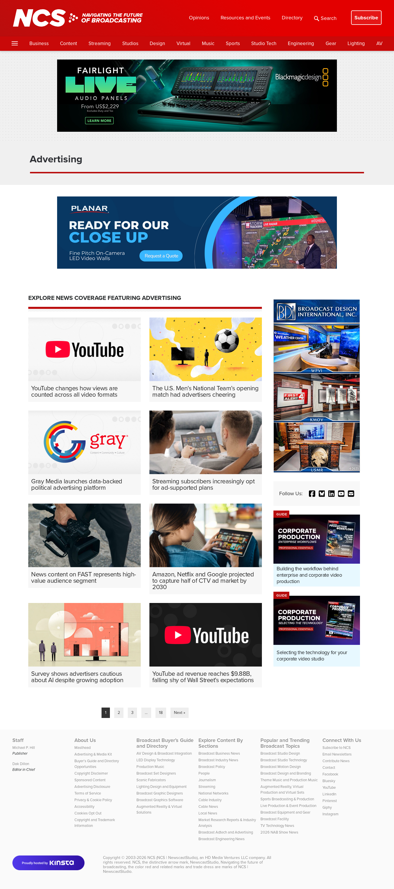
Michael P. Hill (23, 747)
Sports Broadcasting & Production (287, 799)
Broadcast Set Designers (156, 773)
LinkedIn (329, 794)
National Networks (213, 793)
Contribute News (336, 761)
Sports (233, 43)
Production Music (150, 766)
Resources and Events (245, 17)
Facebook (330, 774)
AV (379, 43)
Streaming (100, 43)
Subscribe (366, 17)
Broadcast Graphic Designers (159, 793)
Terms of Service (87, 793)
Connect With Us (341, 740)
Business (39, 43)
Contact (328, 767)
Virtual (183, 43)
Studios (130, 43)
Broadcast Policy (211, 766)
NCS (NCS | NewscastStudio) (172, 858)
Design (157, 43)
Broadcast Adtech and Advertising (225, 832)
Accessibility (84, 806)
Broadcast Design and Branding (285, 773)
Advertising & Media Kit (93, 754)
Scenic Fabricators (151, 780)
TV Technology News (277, 825)
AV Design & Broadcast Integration (164, 753)
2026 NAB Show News (279, 832)
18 (161, 713)
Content (68, 43)
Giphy (327, 807)
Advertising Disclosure (92, 786)
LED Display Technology (155, 760)
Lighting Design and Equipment (161, 786)
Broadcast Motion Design (280, 766)
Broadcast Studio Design (280, 753)
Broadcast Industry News (218, 760)
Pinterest (329, 800)
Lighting (356, 43)
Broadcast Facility (274, 819)
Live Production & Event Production (288, 805)
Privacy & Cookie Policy (93, 800)
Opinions (199, 17)
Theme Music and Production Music (289, 780)
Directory (292, 17)
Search (329, 18)
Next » (179, 713)
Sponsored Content (90, 780)
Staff (18, 740)
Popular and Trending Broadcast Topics (284, 743)
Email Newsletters (337, 754)
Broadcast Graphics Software (159, 800)
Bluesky (328, 781)
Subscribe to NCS (336, 747)
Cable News (208, 806)
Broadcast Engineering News (221, 839)
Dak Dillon (20, 763)
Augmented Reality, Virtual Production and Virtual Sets (282, 789)
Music (208, 43)
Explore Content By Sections (220, 743)
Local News (207, 813)
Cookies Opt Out (88, 813)
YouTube (329, 787)
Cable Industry (210, 800)
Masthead (82, 747)
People (204, 773)
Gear (331, 43)
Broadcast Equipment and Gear (285, 812)
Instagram (330, 814)
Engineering (301, 43)
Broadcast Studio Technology (283, 760)
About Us (85, 740)
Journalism (207, 780)
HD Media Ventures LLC (226, 858)
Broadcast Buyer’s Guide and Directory (165, 743)
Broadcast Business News (219, 753)
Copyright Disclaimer (91, 773)
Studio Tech (263, 43)
